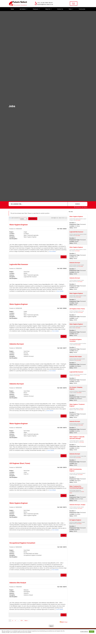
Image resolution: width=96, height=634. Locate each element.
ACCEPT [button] (91, 631)
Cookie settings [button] (84, 631)
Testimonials (82, 9)
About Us (47, 9)
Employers (35, 9)
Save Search (33, 218)
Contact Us (60, 9)
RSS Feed (64, 622)
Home (12, 9)
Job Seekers (23, 9)
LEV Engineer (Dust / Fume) (19, 463)
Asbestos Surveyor (16, 344)
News (70, 9)
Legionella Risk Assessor (18, 264)
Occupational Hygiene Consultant (22, 543)
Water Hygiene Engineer (18, 225)
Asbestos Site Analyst (17, 583)
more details (52, 251)
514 (22, 620)
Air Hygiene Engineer (75, 520)
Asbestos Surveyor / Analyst (77, 504)
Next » (26, 620)
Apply (63, 256)
